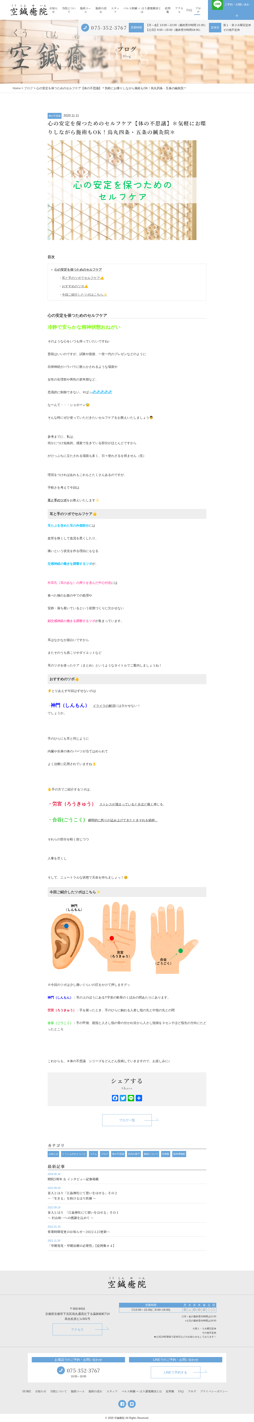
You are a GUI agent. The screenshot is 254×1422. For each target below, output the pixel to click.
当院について (69, 10)
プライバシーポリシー (214, 1391)
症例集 (167, 10)
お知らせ (53, 10)
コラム (93, 1154)
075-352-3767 (109, 27)
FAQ (189, 10)
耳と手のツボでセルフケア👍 (83, 278)
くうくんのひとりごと (74, 1154)
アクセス (179, 10)
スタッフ (115, 10)
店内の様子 (134, 1154)
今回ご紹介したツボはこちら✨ (84, 294)
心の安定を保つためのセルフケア (78, 269)
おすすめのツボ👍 (75, 286)
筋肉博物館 (179, 1154)
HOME (26, 1391)
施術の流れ (101, 10)
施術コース (85, 10)
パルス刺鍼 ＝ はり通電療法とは (142, 10)
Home (17, 88)
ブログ (198, 10)
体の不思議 (55, 115)
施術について (151, 1154)
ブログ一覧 (127, 1120)
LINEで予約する (175, 1372)
